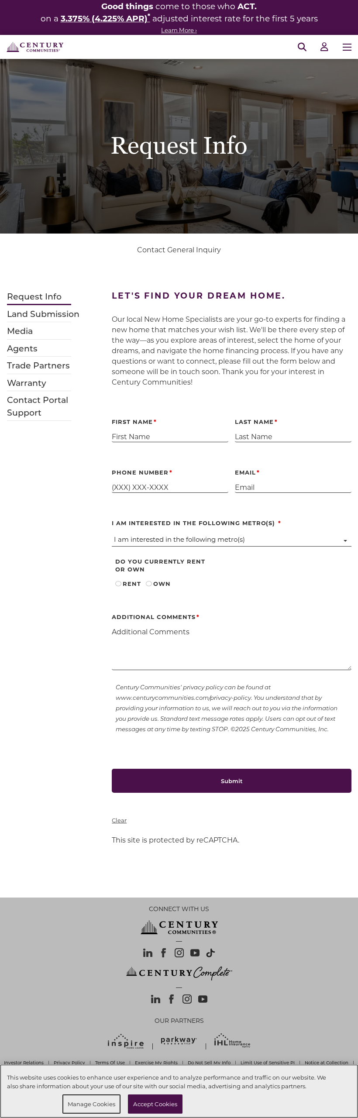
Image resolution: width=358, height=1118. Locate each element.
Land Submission (43, 313)
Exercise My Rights (156, 1063)
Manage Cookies (92, 1104)
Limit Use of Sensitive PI (268, 1063)
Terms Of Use (110, 1063)
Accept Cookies (155, 1104)
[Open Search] (302, 47)
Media (20, 330)
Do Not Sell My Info (209, 1063)
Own (162, 583)
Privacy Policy (69, 1063)
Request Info (34, 296)
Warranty (26, 382)
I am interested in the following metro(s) (196, 522)
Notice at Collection (326, 1063)
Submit (232, 780)
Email (245, 472)
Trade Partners (38, 365)
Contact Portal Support (37, 406)
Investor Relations (24, 1063)
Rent (132, 583)
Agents (22, 348)
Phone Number (140, 472)
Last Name (254, 421)
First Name (132, 421)
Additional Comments (154, 616)
